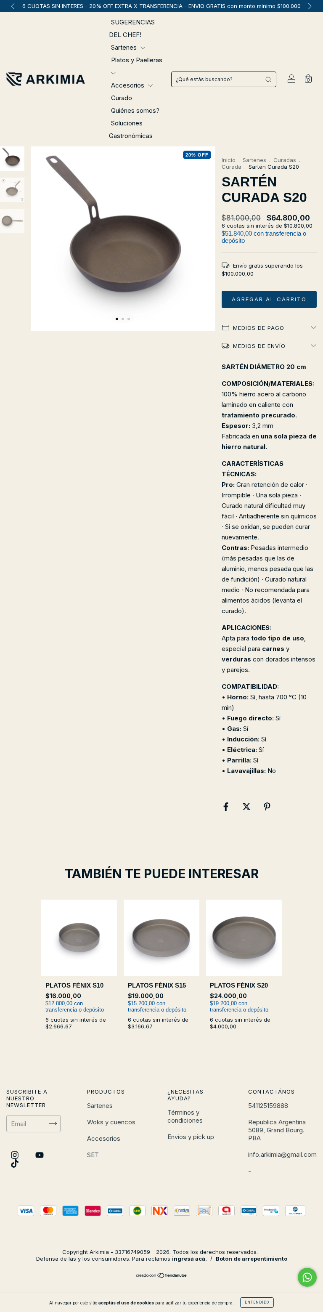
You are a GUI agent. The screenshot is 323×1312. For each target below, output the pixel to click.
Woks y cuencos (111, 1122)
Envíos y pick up (190, 1137)
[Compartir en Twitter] (247, 807)
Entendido (257, 1302)
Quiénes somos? (135, 110)
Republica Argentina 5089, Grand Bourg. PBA (277, 1130)
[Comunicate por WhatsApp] (307, 1277)
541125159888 (268, 1106)
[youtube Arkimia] (39, 1155)
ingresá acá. (189, 1258)
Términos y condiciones (185, 1116)
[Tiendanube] (161, 1276)
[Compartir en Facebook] (227, 807)
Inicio (229, 160)
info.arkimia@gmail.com (282, 1154)
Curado (121, 98)
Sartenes (124, 47)
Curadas (284, 160)
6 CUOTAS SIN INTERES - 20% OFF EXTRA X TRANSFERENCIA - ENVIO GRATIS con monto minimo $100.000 (161, 6)
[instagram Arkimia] (15, 1155)
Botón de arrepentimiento (251, 1258)
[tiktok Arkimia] (14, 1163)
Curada (231, 166)
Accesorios (128, 85)
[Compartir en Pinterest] (267, 807)
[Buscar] (268, 79)
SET (93, 1155)
